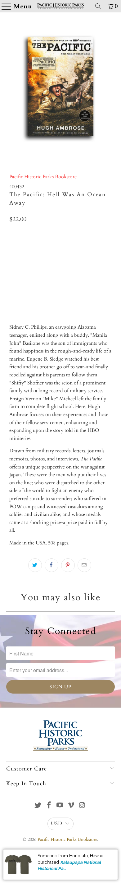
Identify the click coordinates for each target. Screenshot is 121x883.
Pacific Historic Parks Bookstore (43, 176)
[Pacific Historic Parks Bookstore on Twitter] (38, 806)
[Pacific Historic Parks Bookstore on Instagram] (82, 806)
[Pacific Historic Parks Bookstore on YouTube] (60, 806)
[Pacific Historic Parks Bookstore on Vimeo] (71, 806)
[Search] (98, 6)
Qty (13, 234)
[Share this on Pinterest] (68, 565)
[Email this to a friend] (84, 565)
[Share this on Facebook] (51, 565)
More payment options (61, 296)
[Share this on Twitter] (35, 565)
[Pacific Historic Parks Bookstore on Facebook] (49, 806)
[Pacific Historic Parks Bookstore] (60, 6)
